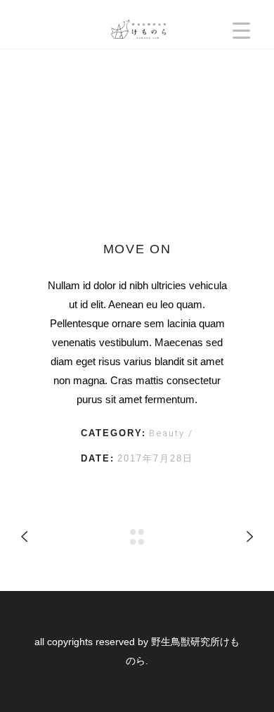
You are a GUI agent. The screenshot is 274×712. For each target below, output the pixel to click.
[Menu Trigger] (241, 30)
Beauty (168, 433)
